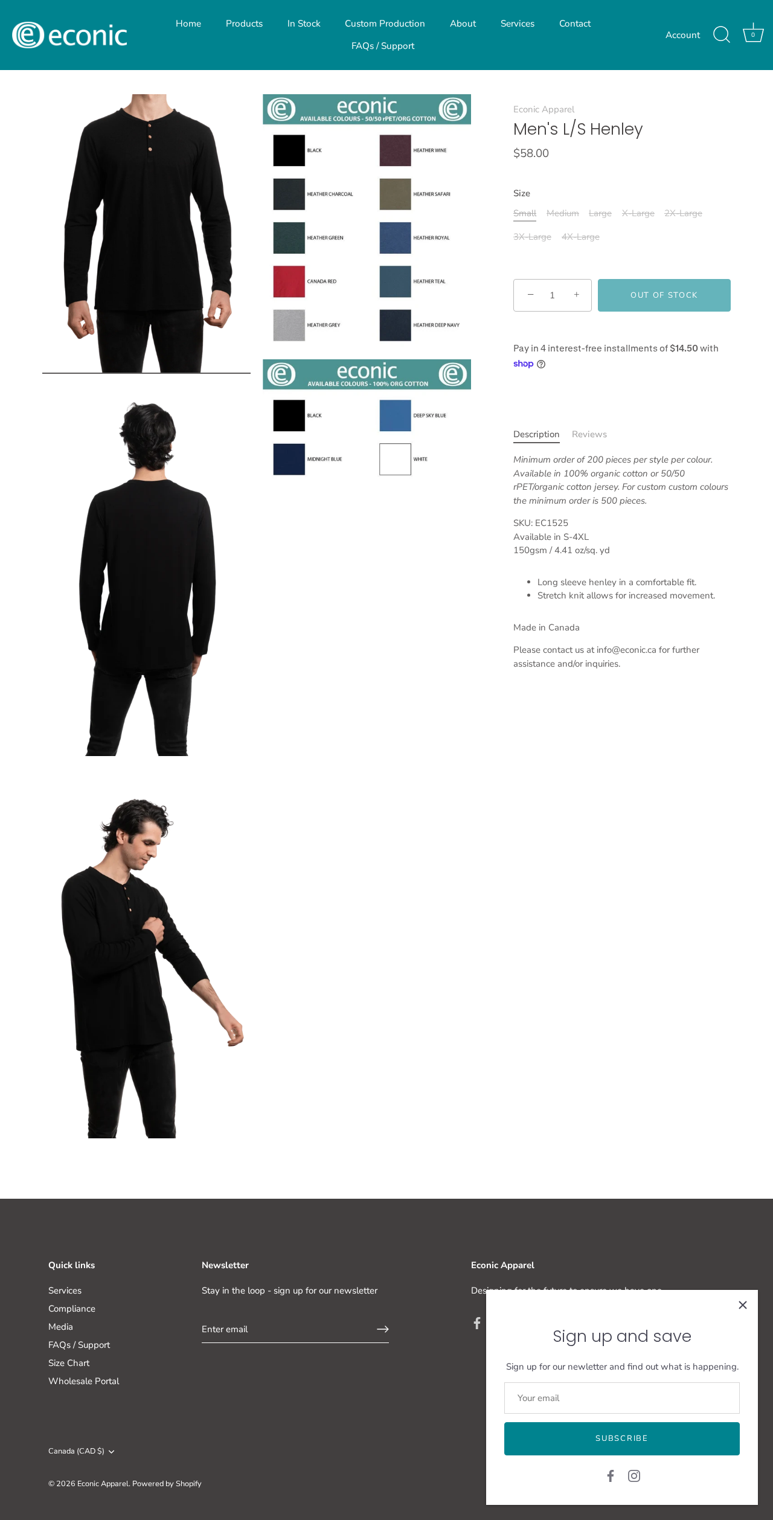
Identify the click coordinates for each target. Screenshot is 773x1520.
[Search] (721, 35)
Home (188, 24)
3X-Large (532, 236)
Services (517, 24)
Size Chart (68, 1363)
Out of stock (664, 295)
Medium (563, 213)
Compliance (71, 1309)
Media (60, 1327)
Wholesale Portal (83, 1381)
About (463, 24)
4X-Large (581, 236)
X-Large (638, 213)
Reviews (589, 434)
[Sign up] (383, 1329)
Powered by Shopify (167, 1483)
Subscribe (621, 1438)
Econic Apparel (543, 109)
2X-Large (683, 213)
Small (524, 213)
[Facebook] (611, 1475)
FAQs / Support (382, 46)
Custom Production (385, 24)
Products (244, 24)
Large (600, 213)
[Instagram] (634, 1475)
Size (521, 193)
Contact (575, 24)
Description (536, 434)
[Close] (743, 1305)
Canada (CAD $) (76, 1452)
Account (683, 35)
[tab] (542, 434)
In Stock (304, 24)
